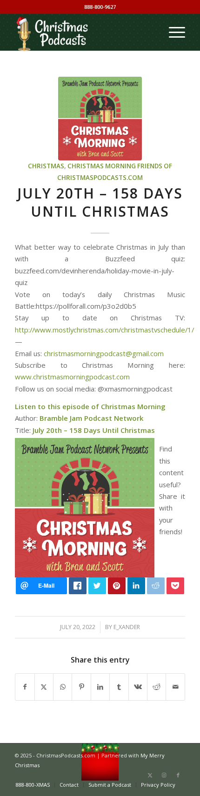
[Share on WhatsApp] (62, 687)
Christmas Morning (101, 166)
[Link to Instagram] (164, 775)
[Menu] (172, 32)
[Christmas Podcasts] (83, 32)
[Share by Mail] (175, 687)
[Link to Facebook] (178, 775)
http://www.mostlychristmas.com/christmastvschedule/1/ (104, 329)
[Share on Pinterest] (81, 687)
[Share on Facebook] (24, 687)
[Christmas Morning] (100, 118)
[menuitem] (172, 32)
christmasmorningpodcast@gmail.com (104, 353)
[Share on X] (44, 687)
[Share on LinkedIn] (100, 687)
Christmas (46, 166)
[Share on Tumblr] (119, 687)
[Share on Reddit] (156, 687)
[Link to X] (150, 775)
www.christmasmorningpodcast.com (72, 376)
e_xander (126, 627)
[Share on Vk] (138, 687)
